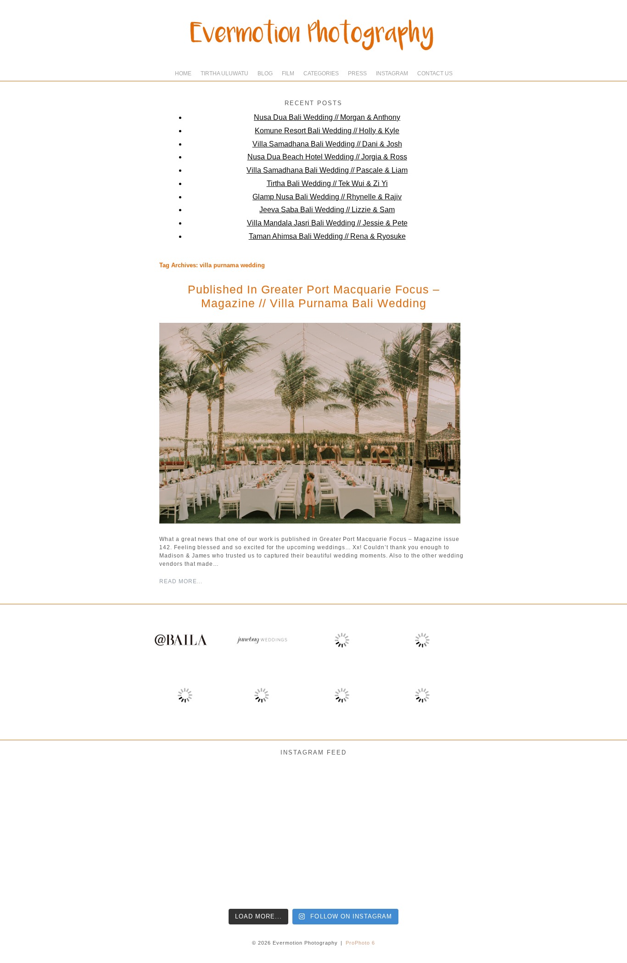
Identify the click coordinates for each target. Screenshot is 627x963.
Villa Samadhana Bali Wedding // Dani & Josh (327, 144)
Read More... (180, 581)
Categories (321, 73)
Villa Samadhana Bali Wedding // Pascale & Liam (327, 170)
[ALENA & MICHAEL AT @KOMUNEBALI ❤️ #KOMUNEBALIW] (106, 797)
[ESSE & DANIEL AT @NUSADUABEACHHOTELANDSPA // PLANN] (589, 866)
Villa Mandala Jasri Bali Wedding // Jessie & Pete (327, 223)
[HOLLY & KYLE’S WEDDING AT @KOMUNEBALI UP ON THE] (37, 866)
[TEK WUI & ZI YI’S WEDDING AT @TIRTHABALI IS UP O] (175, 866)
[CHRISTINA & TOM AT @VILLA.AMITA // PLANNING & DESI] (244, 797)
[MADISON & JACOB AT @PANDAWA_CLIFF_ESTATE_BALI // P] (520, 866)
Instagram (392, 73)
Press (357, 73)
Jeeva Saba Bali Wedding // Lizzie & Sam (327, 210)
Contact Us (435, 73)
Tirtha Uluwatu (224, 73)
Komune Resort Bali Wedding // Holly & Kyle (327, 131)
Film (288, 73)
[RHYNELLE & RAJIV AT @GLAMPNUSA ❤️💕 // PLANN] (382, 866)
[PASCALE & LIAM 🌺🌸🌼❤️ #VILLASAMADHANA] (520, 797)
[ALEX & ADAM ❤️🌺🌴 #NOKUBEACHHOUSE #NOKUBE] (589, 797)
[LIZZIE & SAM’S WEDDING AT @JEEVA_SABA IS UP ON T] (244, 866)
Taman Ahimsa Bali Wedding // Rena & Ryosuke (327, 236)
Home (183, 73)
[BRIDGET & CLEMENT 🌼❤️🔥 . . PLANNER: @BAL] (382, 797)
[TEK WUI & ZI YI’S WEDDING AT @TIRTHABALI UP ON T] (106, 866)
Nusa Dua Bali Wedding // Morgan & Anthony (327, 117)
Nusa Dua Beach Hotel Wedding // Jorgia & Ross (327, 157)
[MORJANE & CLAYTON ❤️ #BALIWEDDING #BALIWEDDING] (175, 797)
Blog (265, 73)
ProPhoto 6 (360, 943)
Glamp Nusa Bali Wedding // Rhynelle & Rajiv (327, 197)
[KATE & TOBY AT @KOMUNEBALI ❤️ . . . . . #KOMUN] (451, 866)
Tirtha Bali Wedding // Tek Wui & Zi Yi (327, 183)
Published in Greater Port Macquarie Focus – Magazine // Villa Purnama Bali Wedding (314, 296)
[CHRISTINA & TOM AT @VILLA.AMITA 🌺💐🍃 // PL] (313, 797)
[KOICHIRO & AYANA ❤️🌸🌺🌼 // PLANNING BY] (451, 797)
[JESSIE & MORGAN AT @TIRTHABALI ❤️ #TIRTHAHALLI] (37, 797)
